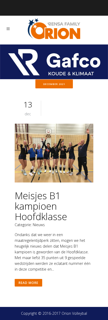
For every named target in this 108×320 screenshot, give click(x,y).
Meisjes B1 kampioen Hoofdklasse (41, 206)
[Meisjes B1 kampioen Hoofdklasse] (54, 154)
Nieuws (39, 224)
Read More (28, 283)
